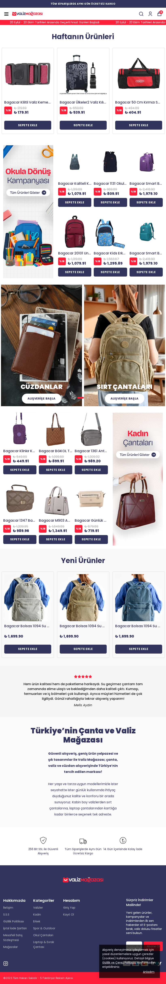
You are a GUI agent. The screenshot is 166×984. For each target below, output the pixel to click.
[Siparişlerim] (150, 13)
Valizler (38, 908)
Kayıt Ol (68, 914)
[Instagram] (5, 963)
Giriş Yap (69, 908)
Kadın (37, 914)
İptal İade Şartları (15, 928)
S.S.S (6, 914)
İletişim (8, 908)
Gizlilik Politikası (13, 921)
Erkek (36, 921)
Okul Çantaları (43, 935)
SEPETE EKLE (27, 125)
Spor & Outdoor (44, 928)
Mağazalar (10, 947)
